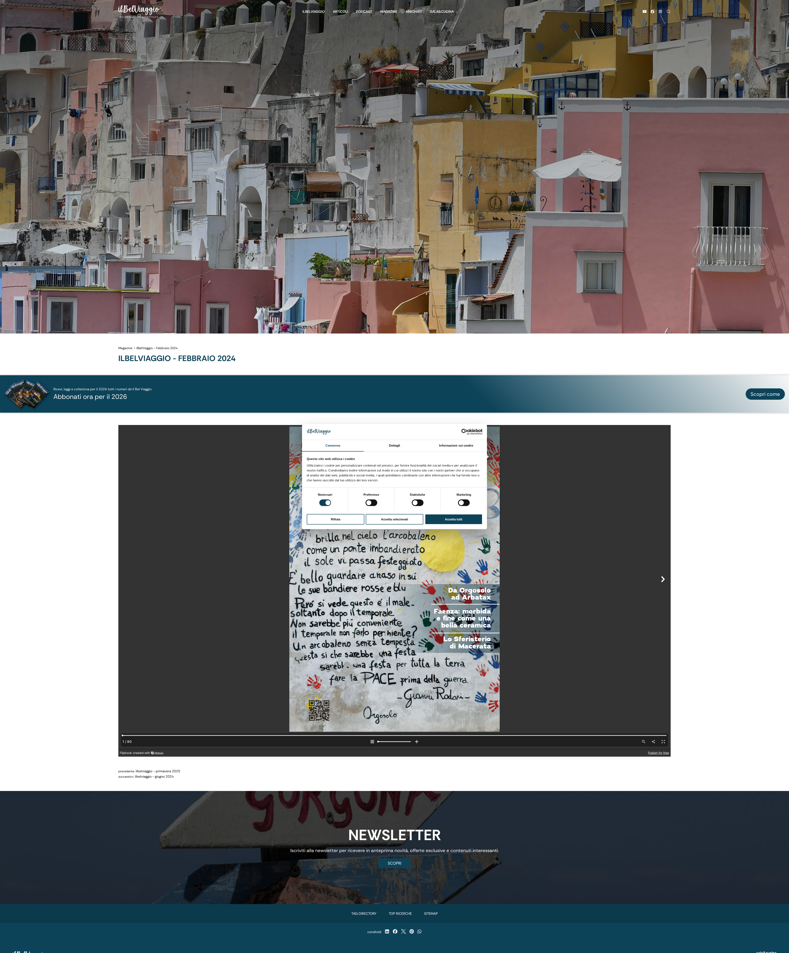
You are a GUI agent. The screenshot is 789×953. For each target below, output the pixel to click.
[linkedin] (387, 932)
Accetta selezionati (394, 519)
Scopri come (765, 394)
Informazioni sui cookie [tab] (456, 445)
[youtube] (645, 11)
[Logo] (139, 11)
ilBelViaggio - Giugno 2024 (154, 776)
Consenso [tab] (332, 445)
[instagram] (660, 11)
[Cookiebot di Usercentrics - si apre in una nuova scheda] (464, 432)
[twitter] (403, 932)
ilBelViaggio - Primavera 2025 (158, 771)
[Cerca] (666, 11)
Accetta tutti (453, 519)
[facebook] (652, 11)
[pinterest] (411, 932)
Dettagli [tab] (394, 445)
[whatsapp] (419, 932)
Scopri (394, 863)
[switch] (371, 502)
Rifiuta (335, 519)
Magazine (125, 348)
